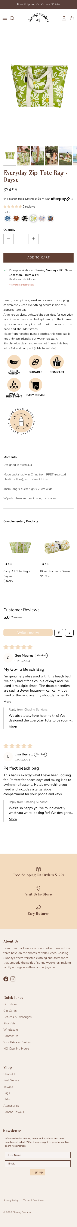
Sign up (38, 1172)
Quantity (9, 230)
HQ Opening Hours (16, 1049)
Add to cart (38, 257)
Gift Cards (10, 1011)
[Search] (14, 18)
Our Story (10, 1004)
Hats (6, 1099)
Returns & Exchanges (17, 1017)
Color (7, 212)
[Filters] (58, 633)
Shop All (9, 1074)
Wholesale (10, 1030)
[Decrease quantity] (8, 239)
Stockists (9, 1023)
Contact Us (10, 1036)
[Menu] (4, 18)
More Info (10, 457)
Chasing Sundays (22, 1212)
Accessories (11, 1106)
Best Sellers (11, 1080)
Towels (8, 1087)
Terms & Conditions (33, 1200)
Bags (6, 1093)
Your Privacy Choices (17, 1042)
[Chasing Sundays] (38, 18)
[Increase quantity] (33, 239)
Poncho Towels (13, 1112)
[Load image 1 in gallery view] (38, 86)
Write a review (28, 632)
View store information (21, 284)
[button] (13, 207)
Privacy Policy (10, 1200)
